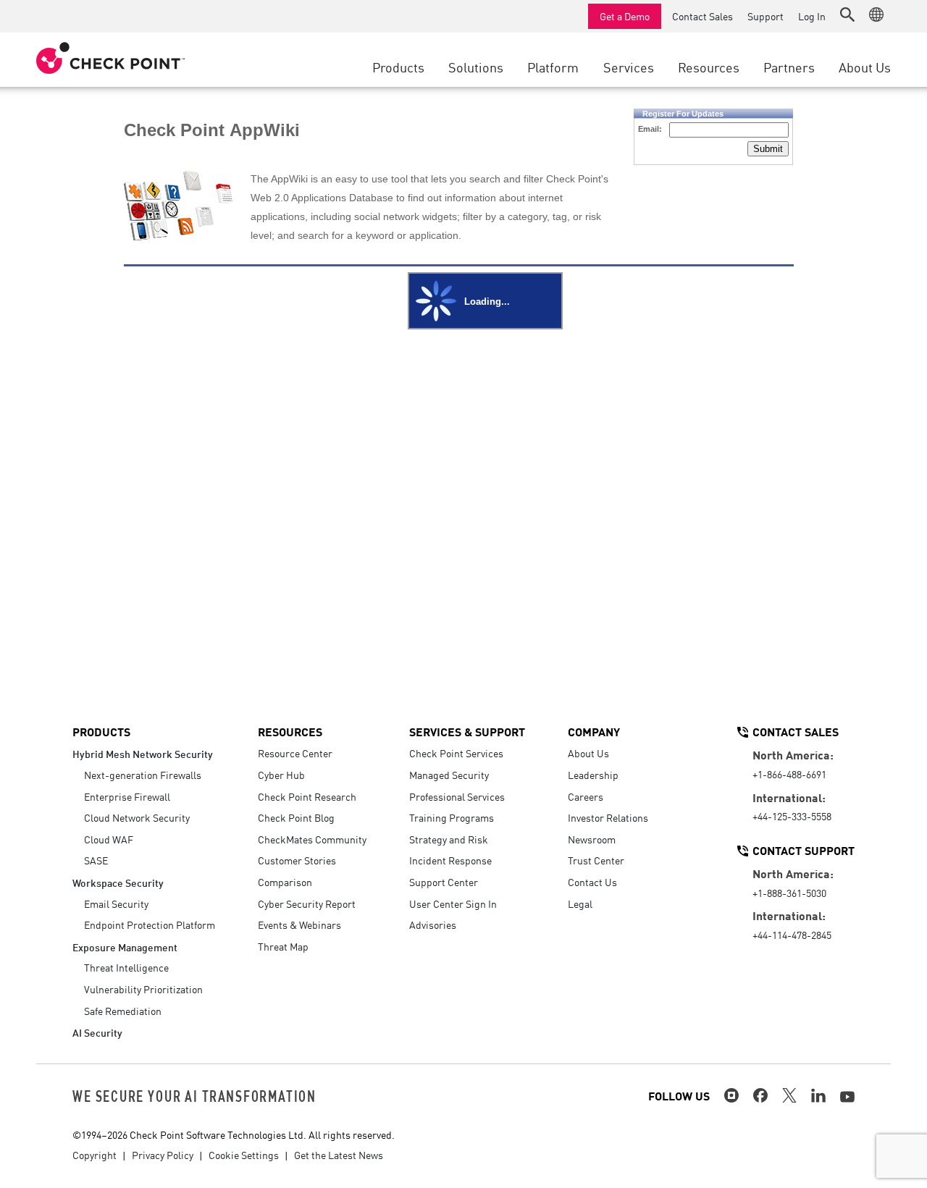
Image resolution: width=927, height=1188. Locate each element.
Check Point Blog (296, 817)
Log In (812, 16)
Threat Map (283, 946)
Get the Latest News (338, 1154)
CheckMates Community (312, 839)
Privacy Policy (162, 1154)
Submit (768, 148)
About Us (588, 753)
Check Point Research (307, 796)
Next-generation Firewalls (142, 774)
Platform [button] (553, 66)
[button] (847, 14)
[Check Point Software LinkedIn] (818, 1095)
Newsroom (592, 839)
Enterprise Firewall (127, 796)
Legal (580, 903)
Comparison (285, 882)
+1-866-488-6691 (789, 774)
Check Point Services (456, 753)
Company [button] (594, 731)
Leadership (593, 774)
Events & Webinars (299, 924)
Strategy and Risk (448, 839)
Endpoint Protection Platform (149, 924)
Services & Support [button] (467, 731)
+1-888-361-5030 (789, 892)
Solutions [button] (475, 66)
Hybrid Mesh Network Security (142, 753)
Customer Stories (297, 860)
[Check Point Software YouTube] (847, 1097)
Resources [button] (708, 66)
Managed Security (449, 774)
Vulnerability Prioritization (143, 989)
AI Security (97, 1032)
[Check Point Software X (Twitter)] (789, 1095)
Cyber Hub (281, 774)
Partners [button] (789, 66)
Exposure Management (124, 946)
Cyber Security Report (307, 903)
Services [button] (628, 66)
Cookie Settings (244, 1154)
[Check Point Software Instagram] (731, 1095)
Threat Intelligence (126, 967)
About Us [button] (865, 66)
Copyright (94, 1154)
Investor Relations (608, 817)
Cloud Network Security (137, 817)
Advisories (432, 924)
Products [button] (398, 66)
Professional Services (457, 796)
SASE (96, 860)
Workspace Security (118, 882)
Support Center (443, 882)
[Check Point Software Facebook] (760, 1095)
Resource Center (295, 753)
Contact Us (592, 882)
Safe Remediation (123, 1010)
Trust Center (596, 860)
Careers (585, 796)
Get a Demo (625, 16)
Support (765, 16)
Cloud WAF (108, 839)
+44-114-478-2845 (791, 934)
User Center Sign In (453, 903)
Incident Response (450, 860)
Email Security (116, 903)
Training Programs (451, 817)
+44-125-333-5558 (791, 816)
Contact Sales (702, 16)
